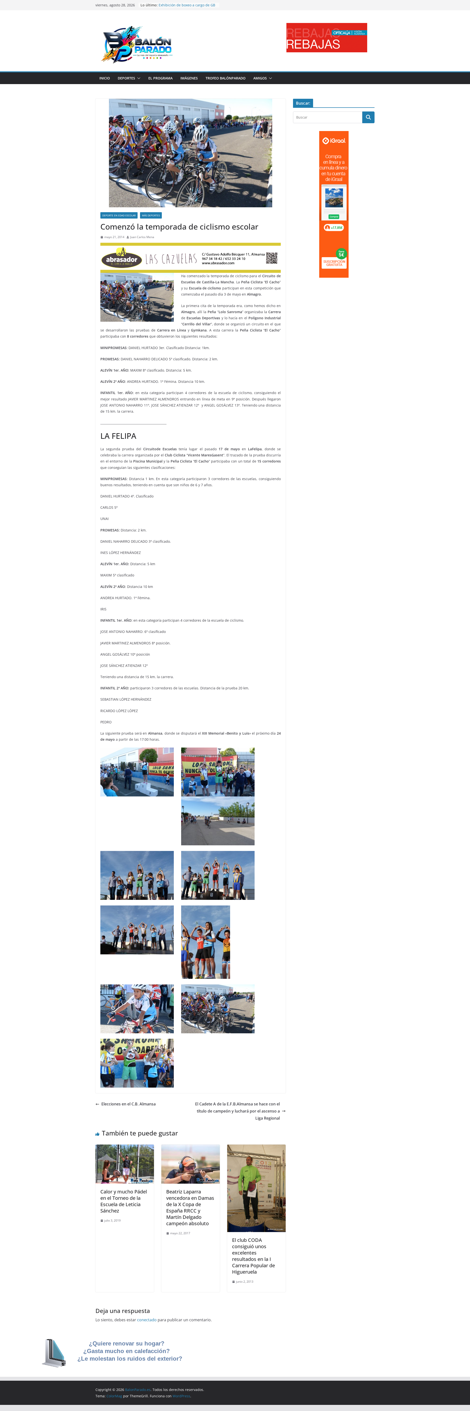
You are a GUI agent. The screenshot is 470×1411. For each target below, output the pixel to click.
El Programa (160, 78)
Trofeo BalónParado (226, 78)
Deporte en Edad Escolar (119, 215)
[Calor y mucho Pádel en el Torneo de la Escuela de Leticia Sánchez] (124, 1148)
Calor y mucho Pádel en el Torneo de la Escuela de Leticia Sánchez (123, 1201)
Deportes (126, 78)
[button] (138, 78)
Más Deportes (151, 215)
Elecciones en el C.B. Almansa (128, 1104)
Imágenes (189, 78)
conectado (147, 1320)
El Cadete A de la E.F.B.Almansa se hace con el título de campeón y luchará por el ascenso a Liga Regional (237, 1111)
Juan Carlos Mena (142, 237)
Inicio (104, 78)
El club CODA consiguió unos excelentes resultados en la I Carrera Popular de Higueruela (253, 1256)
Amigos (260, 78)
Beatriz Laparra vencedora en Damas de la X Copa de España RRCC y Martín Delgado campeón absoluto (190, 1207)
